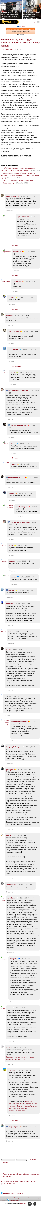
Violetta (11, 297)
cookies (23, 1204)
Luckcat (9, 1047)
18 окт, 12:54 (24, 372)
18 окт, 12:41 (19, 315)
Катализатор (13, 349)
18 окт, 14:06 (17, 650)
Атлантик (9, 604)
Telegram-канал (14, 1200)
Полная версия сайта (6, 1198)
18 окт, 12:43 (28, 331)
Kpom (13, 464)
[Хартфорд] (4, 1070)
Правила (32, 1160)
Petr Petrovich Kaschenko (18, 391)
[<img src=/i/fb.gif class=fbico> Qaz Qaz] (2, 590)
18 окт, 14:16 (11, 696)
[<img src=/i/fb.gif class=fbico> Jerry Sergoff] (2, 1126)
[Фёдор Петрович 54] (5, 725)
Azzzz (12, 372)
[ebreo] (3, 1008)
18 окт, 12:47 (33, 477)
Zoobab (11, 493)
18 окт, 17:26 (22, 884)
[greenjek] (2, 770)
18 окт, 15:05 (30, 747)
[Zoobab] (4, 493)
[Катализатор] (4, 349)
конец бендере (21, 507)
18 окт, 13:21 (23, 297)
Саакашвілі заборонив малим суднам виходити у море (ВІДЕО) (20, 1058)
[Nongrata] (4, 959)
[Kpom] (6, 463)
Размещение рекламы (20, 1198)
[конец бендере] (8, 507)
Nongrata (13, 959)
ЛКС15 (10, 631)
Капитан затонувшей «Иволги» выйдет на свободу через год (17, 182)
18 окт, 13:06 (25, 577)
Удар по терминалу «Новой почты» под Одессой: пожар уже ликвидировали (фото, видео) (9, 15)
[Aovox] (2, 835)
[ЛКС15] (3, 631)
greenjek (9, 770)
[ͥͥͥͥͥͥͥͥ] (1, 695)
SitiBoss (9, 315)
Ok (30, 1204)
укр (34, 22)
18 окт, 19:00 (20, 1008)
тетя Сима (11, 898)
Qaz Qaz (11, 590)
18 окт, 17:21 (17, 835)
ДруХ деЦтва (11, 196)
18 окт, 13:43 (19, 631)
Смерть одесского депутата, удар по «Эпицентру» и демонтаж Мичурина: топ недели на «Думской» (32, 15)
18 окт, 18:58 (30, 252)
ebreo (9, 1008)
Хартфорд (12, 1070)
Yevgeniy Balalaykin (13, 747)
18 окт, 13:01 (21, 561)
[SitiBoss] (2, 315)
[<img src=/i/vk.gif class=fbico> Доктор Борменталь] (4, 425)
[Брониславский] (9, 217)
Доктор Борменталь (18, 425)
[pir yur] (2, 649)
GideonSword (11, 884)
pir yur (8, 650)
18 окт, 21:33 (23, 1070)
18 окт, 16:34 (25, 464)
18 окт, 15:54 (22, 770)
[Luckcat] (2, 1047)
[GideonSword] (2, 884)
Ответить (9, 211)
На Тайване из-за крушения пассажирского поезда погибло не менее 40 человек (18, 169)
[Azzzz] (5, 372)
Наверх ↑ (6, 1162)
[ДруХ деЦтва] (2, 196)
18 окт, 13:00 (22, 545)
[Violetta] (4, 297)
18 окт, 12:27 (25, 196)
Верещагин (16, 282)
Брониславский (23, 217)
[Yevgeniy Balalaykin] (2, 747)
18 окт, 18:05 (26, 959)
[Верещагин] (5, 282)
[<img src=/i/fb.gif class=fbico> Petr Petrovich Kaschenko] (2, 390)
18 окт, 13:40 (20, 604)
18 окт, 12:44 (27, 349)
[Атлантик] (2, 604)
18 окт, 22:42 (27, 1127)
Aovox (8, 835)
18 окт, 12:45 (34, 391)
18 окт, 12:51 (23, 493)
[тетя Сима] (3, 900)
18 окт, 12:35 (30, 282)
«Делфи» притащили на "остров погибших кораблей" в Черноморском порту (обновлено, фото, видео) (20, 175)
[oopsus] (4, 561)
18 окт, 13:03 (24, 590)
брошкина (17, 252)
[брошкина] (7, 252)
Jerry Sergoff (13, 1127)
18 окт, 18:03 (24, 898)
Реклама (20, 36)
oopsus (12, 561)
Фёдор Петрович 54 (19, 722)
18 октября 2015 (7, 49)
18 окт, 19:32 (18, 1047)
